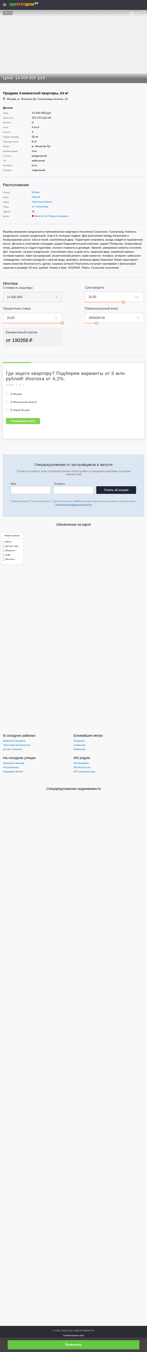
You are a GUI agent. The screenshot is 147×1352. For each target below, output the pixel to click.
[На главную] (28, 4)
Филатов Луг (41, 216)
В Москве (16, 394)
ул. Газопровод (40, 206)
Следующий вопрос (23, 421)
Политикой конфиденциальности (74, 505)
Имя (13, 483)
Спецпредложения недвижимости (73, 789)
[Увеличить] (143, 12)
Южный (36, 197)
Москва (36, 192)
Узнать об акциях (116, 490)
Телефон (59, 483)
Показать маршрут (58, 216)
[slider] (123, 302)
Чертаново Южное (42, 202)
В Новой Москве (20, 410)
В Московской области (24, 402)
